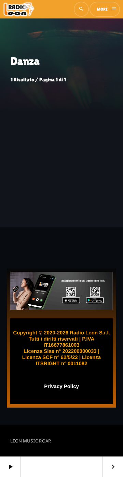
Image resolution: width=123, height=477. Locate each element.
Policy (71, 386)
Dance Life (21, 171)
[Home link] (19, 9)
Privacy (53, 386)
